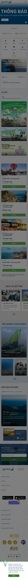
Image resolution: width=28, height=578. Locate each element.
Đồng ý (14, 575)
